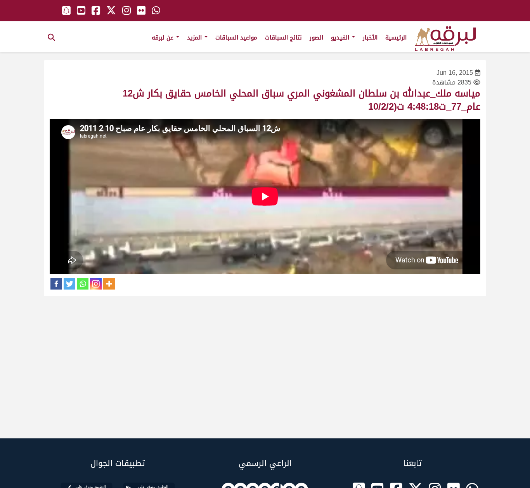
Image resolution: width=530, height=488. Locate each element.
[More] (109, 284)
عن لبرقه (163, 37)
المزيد (195, 37)
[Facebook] (56, 284)
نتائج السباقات (283, 37)
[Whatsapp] (82, 284)
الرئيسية (396, 37)
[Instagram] (96, 284)
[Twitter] (69, 284)
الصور (316, 37)
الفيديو (341, 37)
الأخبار (370, 37)
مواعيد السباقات (236, 37)
